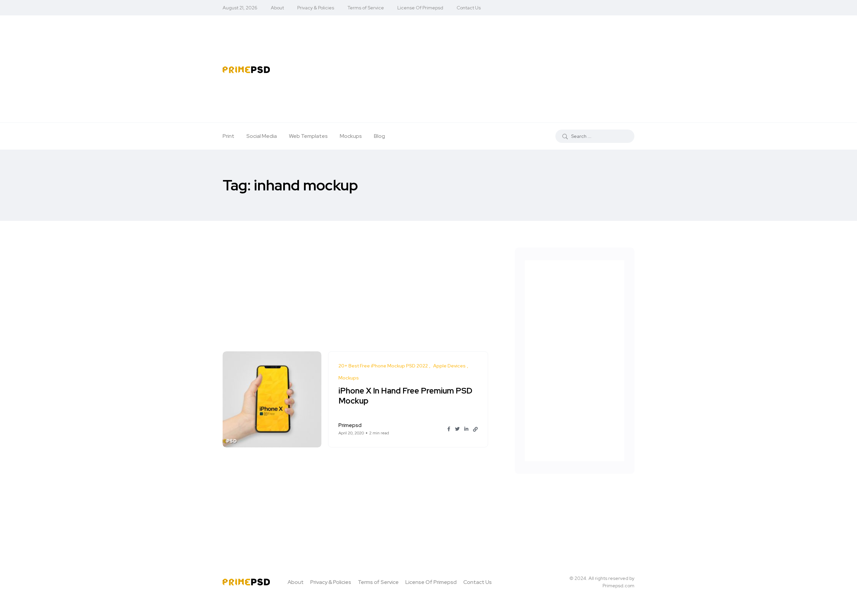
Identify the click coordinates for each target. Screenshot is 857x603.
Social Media (261, 136)
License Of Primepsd (420, 8)
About (277, 8)
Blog (379, 136)
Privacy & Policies (315, 8)
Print (228, 136)
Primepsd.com (618, 586)
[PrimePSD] (246, 69)
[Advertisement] (483, 69)
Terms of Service (365, 8)
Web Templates (308, 136)
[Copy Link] (475, 429)
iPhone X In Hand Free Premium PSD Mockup (405, 396)
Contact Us (469, 8)
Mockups (351, 136)
